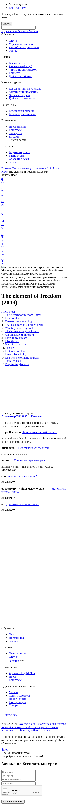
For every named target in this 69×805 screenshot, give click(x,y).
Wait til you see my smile (19, 328)
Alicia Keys (8, 311)
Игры (12, 676)
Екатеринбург (17, 702)
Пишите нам (9, 714)
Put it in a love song (16, 344)
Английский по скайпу (23, 91)
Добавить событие (20, 76)
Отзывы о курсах (19, 95)
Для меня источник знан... (22, 504)
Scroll (4, 749)
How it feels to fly (15, 354)
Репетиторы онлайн (21, 110)
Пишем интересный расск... (39, 432)
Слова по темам (19, 158)
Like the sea (12, 341)
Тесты (12, 162)
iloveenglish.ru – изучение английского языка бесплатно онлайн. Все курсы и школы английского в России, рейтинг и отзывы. (33, 727)
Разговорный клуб (20, 66)
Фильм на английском (23, 69)
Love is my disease (16, 337)
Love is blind (12, 318)
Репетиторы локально (22, 114)
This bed (10, 347)
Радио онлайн (17, 155)
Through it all (13, 360)
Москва (13, 692)
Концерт (14, 72)
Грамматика (16, 637)
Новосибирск (17, 698)
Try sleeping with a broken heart (24, 324)
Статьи (13, 40)
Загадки (14, 136)
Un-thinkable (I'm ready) (19, 334)
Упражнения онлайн (22, 44)
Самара (13, 705)
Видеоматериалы (19, 152)
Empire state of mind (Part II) (22, 357)
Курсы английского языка (25, 88)
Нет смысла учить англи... (34, 447)
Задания (14, 660)
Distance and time (15, 351)
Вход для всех (17, 7)
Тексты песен (17, 653)
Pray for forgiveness (17, 364)
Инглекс (36, 416)
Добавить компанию (22, 98)
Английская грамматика (24, 47)
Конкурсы (15, 129)
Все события (17, 63)
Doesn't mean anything (18, 321)
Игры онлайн (17, 126)
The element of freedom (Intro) (23, 314)
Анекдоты (15, 133)
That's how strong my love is (22, 331)
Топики (13, 50)
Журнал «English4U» (22, 673)
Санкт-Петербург (20, 695)
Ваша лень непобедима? (21, 476)
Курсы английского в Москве (19, 31)
